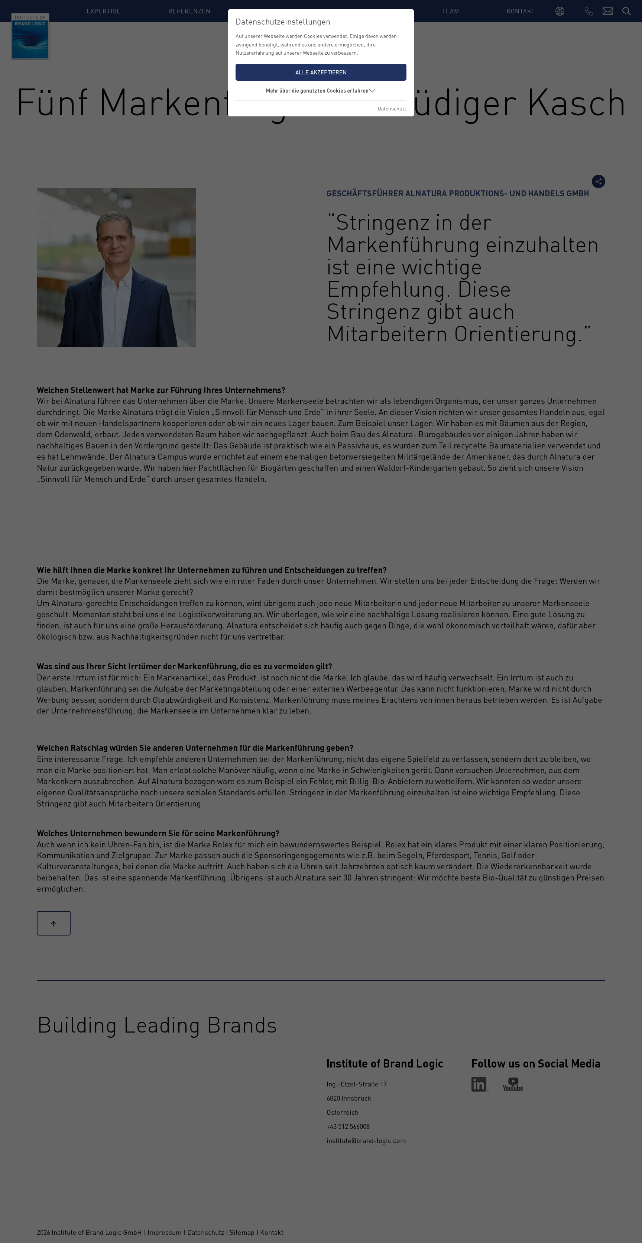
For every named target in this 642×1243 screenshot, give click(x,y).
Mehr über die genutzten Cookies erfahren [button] (317, 90)
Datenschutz (392, 108)
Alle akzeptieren (321, 72)
